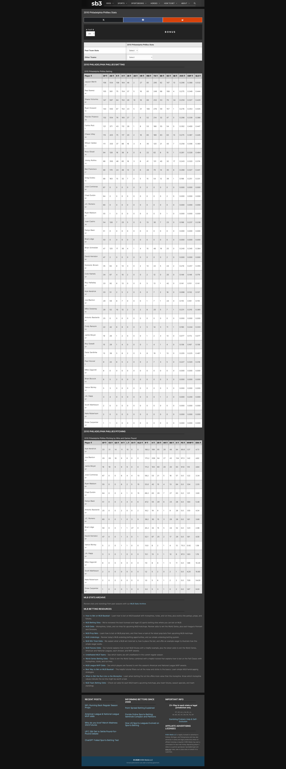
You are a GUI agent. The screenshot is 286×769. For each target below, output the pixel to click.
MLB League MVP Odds (95, 665)
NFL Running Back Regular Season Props (101, 706)
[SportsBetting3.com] (97, 3)
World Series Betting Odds (97, 658)
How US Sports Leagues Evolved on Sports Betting (142, 724)
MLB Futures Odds (93, 648)
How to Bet (169, 3)
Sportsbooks (137, 3)
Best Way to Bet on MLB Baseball (100, 669)
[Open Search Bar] (194, 3)
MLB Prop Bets (92, 633)
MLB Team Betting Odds (96, 683)
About (184, 3)
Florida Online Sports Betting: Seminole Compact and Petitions (140, 715)
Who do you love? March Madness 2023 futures (101, 724)
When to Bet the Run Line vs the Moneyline (104, 676)
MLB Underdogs (92, 637)
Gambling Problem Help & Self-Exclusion (183, 720)
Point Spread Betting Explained (140, 708)
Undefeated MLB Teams (96, 655)
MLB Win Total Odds (94, 641)
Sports (121, 3)
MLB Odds (90, 626)
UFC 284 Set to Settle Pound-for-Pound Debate (101, 732)
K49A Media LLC (171, 735)
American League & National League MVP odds (102, 715)
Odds (108, 3)
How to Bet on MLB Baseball (98, 616)
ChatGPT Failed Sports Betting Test (102, 740)
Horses (154, 3)
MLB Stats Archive (138, 604)
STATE (90, 30)
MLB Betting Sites (93, 622)
